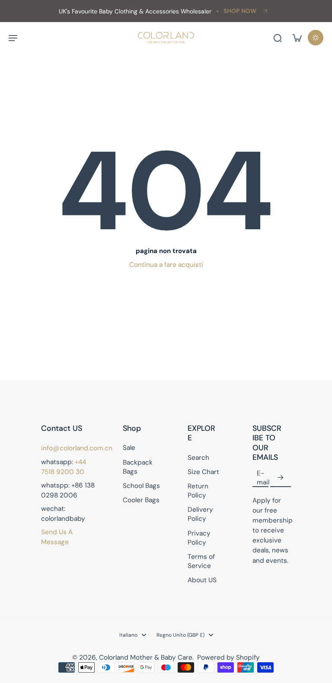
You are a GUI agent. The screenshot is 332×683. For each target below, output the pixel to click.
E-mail (263, 478)
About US (202, 580)
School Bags (141, 485)
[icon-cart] (296, 37)
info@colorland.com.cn (76, 448)
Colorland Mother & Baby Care (145, 657)
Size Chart (203, 472)
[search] (277, 37)
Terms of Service (201, 561)
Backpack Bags (138, 467)
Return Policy (198, 491)
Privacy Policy (199, 538)
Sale (129, 447)
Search (198, 457)
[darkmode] (315, 37)
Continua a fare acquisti (166, 264)
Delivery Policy (200, 514)
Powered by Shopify (228, 657)
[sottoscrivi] (280, 478)
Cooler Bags (141, 500)
